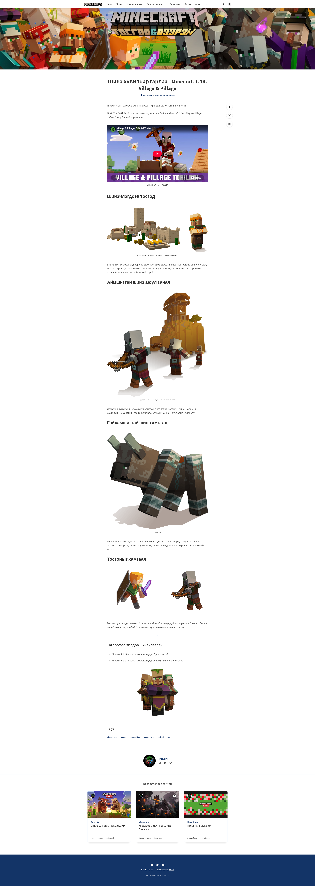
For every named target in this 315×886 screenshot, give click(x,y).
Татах (188, 4)
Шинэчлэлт (146, 95)
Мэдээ (119, 4)
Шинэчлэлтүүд (135, 4)
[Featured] (174, 796)
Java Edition (135, 737)
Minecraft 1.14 (148, 737)
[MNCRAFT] (149, 761)
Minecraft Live (96, 822)
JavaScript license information (157, 875)
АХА (197, 4)
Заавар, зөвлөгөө (156, 4)
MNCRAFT (164, 758)
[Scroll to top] (229, 107)
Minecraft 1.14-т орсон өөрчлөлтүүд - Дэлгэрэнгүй (140, 654)
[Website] (160, 763)
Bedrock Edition (164, 737)
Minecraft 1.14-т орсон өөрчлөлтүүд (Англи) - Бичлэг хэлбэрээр (147, 660)
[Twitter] (229, 115)
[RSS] (163, 865)
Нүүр (109, 4)
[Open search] (223, 4)
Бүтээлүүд (175, 4)
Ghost (171, 870)
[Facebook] (229, 124)
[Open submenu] (206, 4)
